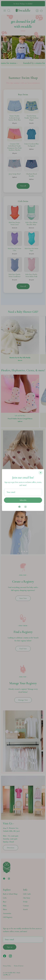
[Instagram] (25, 507)
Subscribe (23, 500)
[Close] (40, 472)
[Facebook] (19, 507)
